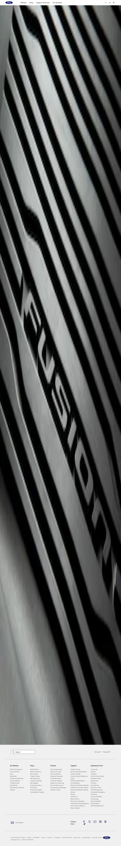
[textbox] (23, 752)
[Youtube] (95, 822)
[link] (29, 837)
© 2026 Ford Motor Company (18, 837)
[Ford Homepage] (106, 837)
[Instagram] (100, 822)
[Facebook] (84, 822)
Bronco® (98, 752)
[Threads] (105, 822)
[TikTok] (84, 824)
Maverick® (106, 752)
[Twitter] (89, 822)
